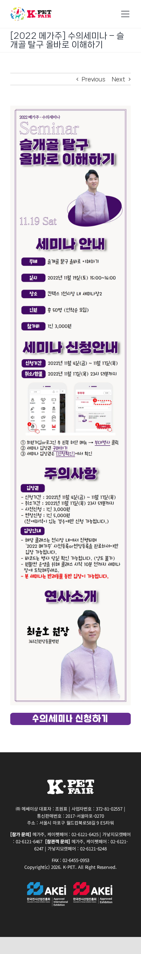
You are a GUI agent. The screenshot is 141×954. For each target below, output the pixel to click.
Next (118, 79)
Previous (93, 79)
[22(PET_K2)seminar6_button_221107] (70, 715)
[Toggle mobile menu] (126, 14)
